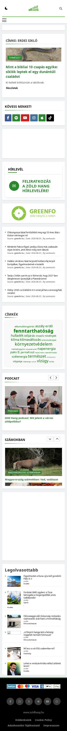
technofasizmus (51, 357)
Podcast (13, 411)
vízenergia (27, 361)
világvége (17, 361)
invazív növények (46, 335)
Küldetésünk (23, 720)
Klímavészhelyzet (30, 623)
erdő (49, 326)
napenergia (47, 348)
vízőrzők (34, 362)
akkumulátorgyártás (24, 326)
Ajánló (26, 602)
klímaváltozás (30, 339)
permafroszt (27, 352)
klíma (15, 339)
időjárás (29, 336)
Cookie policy (43, 720)
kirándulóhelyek (49, 340)
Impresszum (51, 725)
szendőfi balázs (51, 352)
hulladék (17, 335)
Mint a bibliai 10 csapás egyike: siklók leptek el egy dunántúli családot (32, 72)
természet (37, 356)
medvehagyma (18, 349)
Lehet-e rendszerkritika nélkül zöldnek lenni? (42, 664)
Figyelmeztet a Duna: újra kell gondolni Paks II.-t (42, 577)
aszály (40, 326)
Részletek (12, 88)
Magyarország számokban (24, 469)
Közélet (26, 583)
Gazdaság (27, 653)
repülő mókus (39, 353)
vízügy (42, 360)
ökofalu (51, 362)
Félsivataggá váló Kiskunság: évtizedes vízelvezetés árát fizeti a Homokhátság (42, 617)
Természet (15, 58)
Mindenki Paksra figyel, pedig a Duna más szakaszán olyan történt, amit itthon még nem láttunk (32, 248)
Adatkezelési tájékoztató (24, 725)
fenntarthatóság (33, 331)
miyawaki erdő (31, 349)
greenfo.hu (19, 238)
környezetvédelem (33, 344)
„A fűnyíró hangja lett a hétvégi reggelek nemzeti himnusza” (38, 633)
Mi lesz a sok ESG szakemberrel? (39, 648)
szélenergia (19, 357)
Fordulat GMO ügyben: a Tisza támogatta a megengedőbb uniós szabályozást (40, 595)
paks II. (15, 352)
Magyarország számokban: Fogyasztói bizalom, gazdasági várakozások (29, 477)
